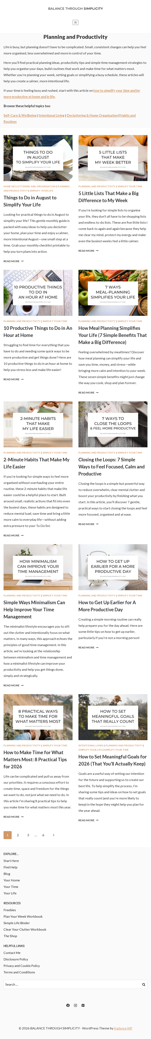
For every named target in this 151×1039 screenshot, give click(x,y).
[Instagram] (75, 1005)
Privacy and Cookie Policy (22, 966)
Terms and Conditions (19, 972)
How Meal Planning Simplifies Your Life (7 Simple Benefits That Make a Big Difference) (112, 335)
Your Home (12, 880)
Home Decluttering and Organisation (29, 186)
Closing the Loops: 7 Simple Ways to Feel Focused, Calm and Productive (111, 467)
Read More (13, 261)
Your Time (11, 887)
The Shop (10, 936)
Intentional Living (91, 745)
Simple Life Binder (17, 923)
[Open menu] (75, 22)
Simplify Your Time (130, 186)
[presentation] (38, 158)
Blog (7, 874)
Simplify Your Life (41, 190)
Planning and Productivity (96, 186)
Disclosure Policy (16, 959)
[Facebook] (68, 1005)
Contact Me (12, 953)
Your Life (10, 893)
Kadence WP (123, 1028)
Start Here (11, 861)
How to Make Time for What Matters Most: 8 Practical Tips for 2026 (35, 759)
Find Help (10, 867)
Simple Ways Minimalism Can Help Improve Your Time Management (34, 609)
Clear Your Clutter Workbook (25, 929)
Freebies (10, 910)
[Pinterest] (83, 1005)
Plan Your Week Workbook (23, 916)
